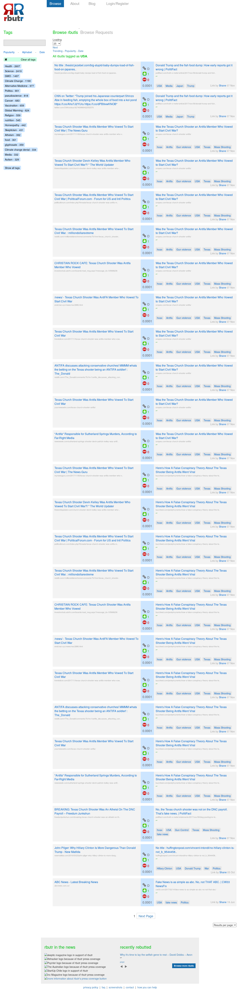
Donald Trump (193, 868)
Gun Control (182, 830)
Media (169, 86)
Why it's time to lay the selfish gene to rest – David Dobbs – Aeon (156, 954)
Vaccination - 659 (14, 105)
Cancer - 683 (12, 100)
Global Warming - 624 (17, 110)
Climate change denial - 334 (20, 149)
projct (122, 962)
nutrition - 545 (12, 120)
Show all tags (12, 168)
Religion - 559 (12, 115)
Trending (58, 51)
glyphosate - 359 (14, 144)
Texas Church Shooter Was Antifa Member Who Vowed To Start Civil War (93, 333)
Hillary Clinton (164, 868)
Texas (207, 147)
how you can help (147, 987)
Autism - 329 (12, 159)
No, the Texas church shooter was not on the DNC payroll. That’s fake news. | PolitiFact (192, 811)
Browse (55, 3)
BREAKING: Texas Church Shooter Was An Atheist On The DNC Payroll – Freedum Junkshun (94, 811)
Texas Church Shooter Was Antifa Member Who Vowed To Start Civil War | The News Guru (93, 129)
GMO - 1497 (12, 76)
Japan (179, 86)
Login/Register (117, 3)
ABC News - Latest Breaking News (76, 882)
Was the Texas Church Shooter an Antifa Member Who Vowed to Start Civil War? (194, 129)
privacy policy (90, 987)
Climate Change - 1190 (18, 81)
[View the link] (144, 68)
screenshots (115, 987)
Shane (222, 85)
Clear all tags (28, 59)
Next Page (146, 916)
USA (159, 86)
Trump (190, 86)
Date (80, 51)
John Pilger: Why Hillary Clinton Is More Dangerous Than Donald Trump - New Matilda (95, 850)
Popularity (70, 51)
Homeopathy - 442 (15, 125)
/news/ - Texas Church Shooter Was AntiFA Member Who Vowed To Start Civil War (96, 299)
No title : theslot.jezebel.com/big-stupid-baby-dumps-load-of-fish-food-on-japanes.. (94, 67)
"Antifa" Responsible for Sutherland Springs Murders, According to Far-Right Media (95, 436)
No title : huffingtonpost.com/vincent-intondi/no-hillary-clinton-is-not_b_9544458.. (195, 850)
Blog (92, 3)
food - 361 (10, 140)
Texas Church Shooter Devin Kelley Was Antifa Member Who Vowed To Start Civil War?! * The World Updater (92, 163)
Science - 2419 (13, 71)
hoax (159, 147)
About (74, 3)
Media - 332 (11, 154)
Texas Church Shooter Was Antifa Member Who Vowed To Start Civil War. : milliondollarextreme (93, 231)
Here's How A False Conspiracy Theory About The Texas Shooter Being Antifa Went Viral (191, 470)
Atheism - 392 (12, 135)
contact (130, 987)
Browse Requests (96, 32)
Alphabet (27, 52)
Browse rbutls (65, 32)
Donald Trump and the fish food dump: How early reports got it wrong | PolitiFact (194, 67)
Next (55, 47)
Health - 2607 (12, 66)
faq (103, 987)
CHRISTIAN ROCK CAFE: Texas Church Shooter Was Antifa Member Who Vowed (92, 265)
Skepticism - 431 (14, 130)
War (207, 868)
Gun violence (183, 147)
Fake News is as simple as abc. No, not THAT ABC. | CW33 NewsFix (193, 884)
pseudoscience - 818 (16, 95)
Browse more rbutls (184, 965)
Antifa (169, 147)
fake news (162, 834)
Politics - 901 (12, 90)
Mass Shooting (222, 147)
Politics (216, 868)
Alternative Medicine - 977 (19, 86)
